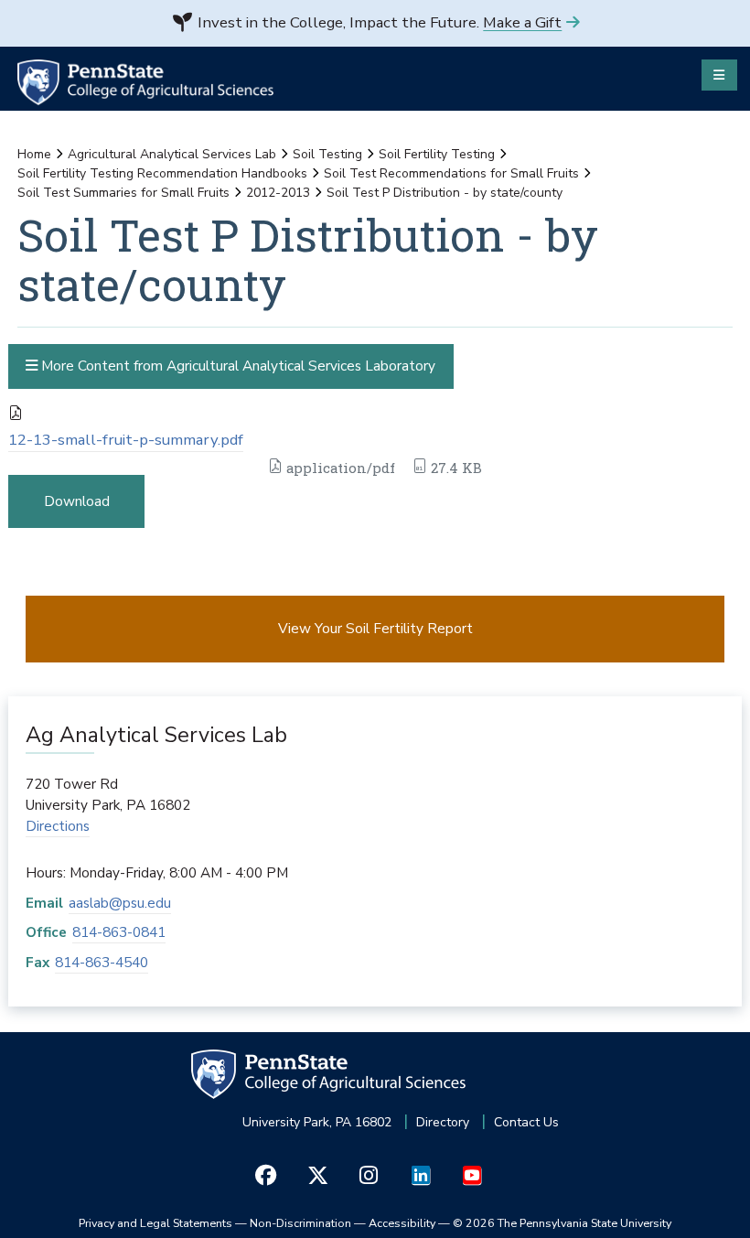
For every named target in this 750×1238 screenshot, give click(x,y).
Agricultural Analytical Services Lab (172, 154)
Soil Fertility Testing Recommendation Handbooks (162, 173)
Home (34, 154)
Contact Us (526, 1122)
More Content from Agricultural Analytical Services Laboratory (236, 365)
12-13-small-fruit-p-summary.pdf (125, 439)
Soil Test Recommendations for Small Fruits (451, 173)
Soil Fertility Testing (437, 154)
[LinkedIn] (420, 1175)
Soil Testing (327, 154)
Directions (58, 825)
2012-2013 (278, 192)
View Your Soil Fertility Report (375, 628)
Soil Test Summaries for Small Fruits (123, 192)
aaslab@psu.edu (120, 902)
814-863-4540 (101, 962)
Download (77, 501)
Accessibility (402, 1223)
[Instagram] (369, 1175)
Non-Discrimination (300, 1223)
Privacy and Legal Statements (155, 1223)
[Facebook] (265, 1175)
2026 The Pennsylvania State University (562, 1223)
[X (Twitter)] (317, 1175)
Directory (442, 1122)
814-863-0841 (119, 932)
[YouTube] (471, 1175)
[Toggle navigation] (719, 75)
